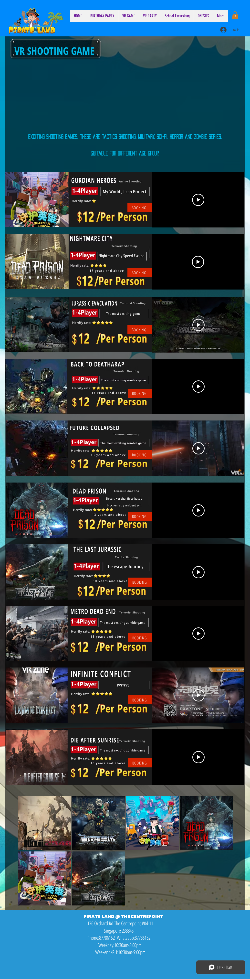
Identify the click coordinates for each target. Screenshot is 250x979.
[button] (235, 15)
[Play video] (198, 200)
